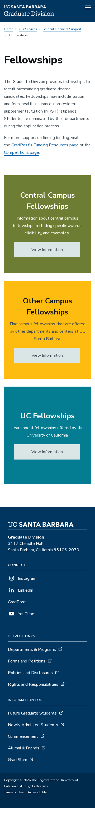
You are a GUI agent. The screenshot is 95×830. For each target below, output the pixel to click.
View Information (47, 250)
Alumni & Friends (23, 748)
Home (8, 29)
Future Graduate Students (32, 713)
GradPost (17, 602)
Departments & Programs (32, 649)
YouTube (25, 614)
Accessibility (37, 792)
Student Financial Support (62, 29)
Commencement (23, 736)
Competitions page (21, 152)
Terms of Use (13, 792)
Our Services (28, 29)
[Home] (29, 14)
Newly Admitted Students (33, 725)
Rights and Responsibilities (33, 684)
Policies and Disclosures (30, 673)
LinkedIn (25, 590)
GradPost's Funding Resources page (45, 145)
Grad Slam (17, 760)
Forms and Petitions (26, 661)
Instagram (26, 578)
